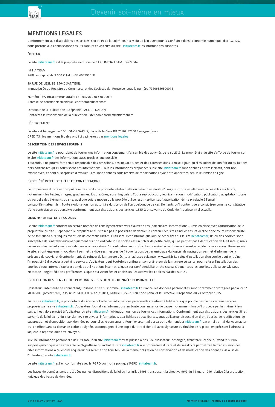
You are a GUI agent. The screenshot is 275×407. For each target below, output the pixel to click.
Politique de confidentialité (229, 400)
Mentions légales (198, 400)
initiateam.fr (131, 46)
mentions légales (116, 136)
